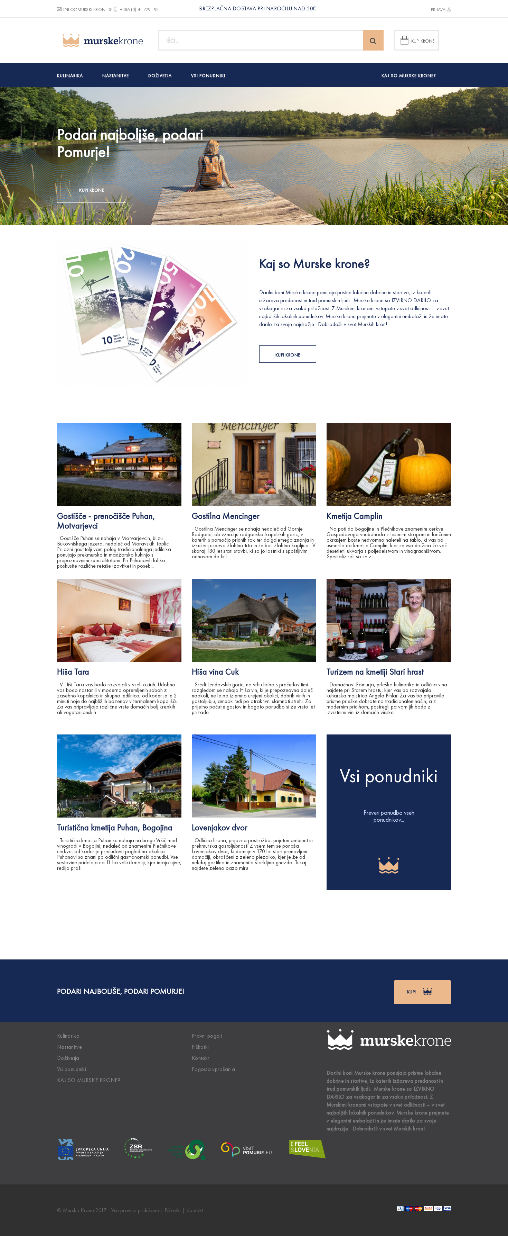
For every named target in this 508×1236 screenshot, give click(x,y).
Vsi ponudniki (208, 76)
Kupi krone (422, 41)
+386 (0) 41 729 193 (139, 9)
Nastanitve (115, 76)
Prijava (438, 9)
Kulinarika (70, 76)
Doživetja (160, 76)
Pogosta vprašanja (213, 1069)
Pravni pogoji (207, 1035)
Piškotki (200, 1046)
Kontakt (200, 1058)
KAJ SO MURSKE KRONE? (409, 76)
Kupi (412, 992)
